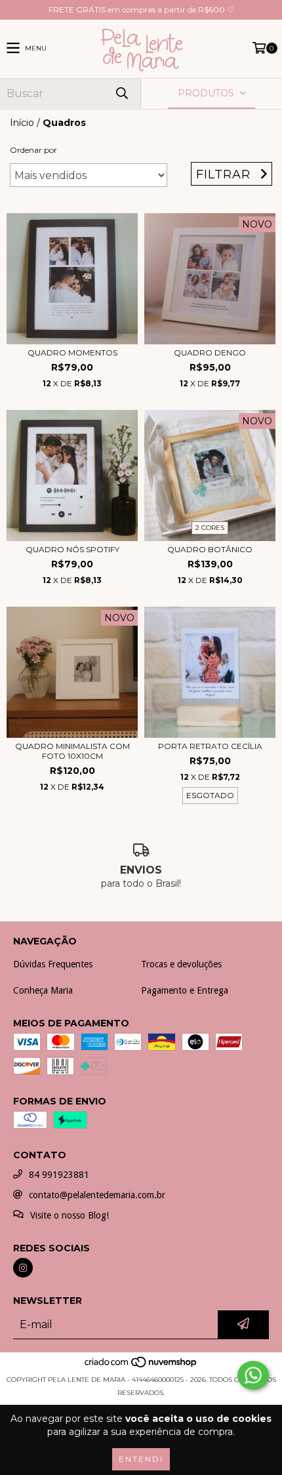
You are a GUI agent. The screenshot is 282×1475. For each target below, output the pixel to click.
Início (22, 123)
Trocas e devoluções (181, 964)
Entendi (141, 1459)
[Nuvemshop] (141, 1366)
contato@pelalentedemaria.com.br (97, 1195)
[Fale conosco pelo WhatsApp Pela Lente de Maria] (253, 1375)
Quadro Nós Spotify (72, 549)
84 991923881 (59, 1174)
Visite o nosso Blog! (69, 1215)
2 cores (209, 527)
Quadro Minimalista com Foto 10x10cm (72, 751)
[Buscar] (121, 93)
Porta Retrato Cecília (210, 746)
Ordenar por (33, 150)
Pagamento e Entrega (184, 990)
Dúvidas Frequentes (52, 964)
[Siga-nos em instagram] (23, 1268)
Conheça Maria (43, 990)
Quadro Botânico (209, 549)
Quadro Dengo (210, 352)
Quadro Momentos (72, 352)
